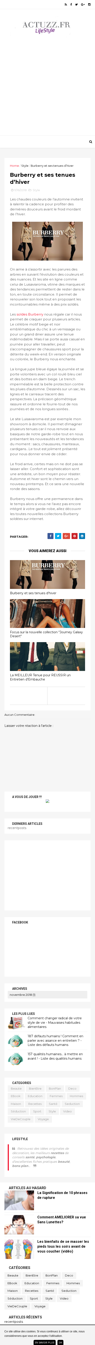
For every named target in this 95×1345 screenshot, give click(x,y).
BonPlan (55, 1088)
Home (14, 165)
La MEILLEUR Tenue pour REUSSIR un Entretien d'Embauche (40, 677)
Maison (16, 1104)
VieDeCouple (20, 1119)
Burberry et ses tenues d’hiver (33, 593)
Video (67, 1111)
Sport (37, 1111)
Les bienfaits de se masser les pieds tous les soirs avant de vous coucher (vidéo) (63, 1246)
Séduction (18, 1111)
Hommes (76, 1096)
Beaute (16, 1088)
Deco (72, 1088)
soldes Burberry (30, 314)
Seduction (72, 1104)
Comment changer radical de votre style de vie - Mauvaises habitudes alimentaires (55, 1022)
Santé (53, 1104)
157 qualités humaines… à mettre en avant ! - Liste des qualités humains (55, 1056)
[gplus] (83, 4)
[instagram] (89, 4)
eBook (16, 1096)
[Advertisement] (47, 83)
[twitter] (76, 4)
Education (35, 1096)
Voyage (43, 1119)
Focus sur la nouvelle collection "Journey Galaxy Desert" (46, 634)
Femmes (56, 1096)
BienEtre (35, 1088)
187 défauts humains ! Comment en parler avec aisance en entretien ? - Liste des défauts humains (55, 1040)
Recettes (35, 1104)
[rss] (66, 4)
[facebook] (71, 4)
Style (24, 165)
